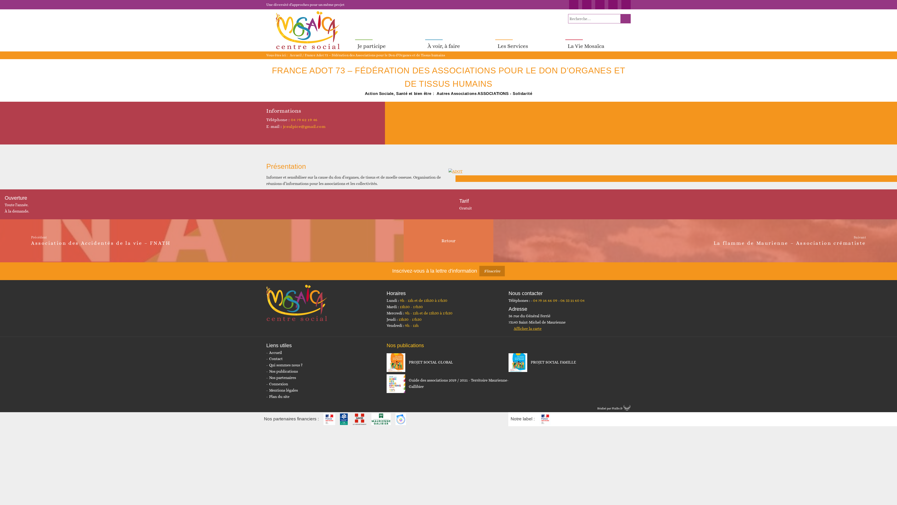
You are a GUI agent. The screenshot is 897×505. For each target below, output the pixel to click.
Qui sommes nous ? (286, 365)
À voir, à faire (443, 46)
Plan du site (279, 396)
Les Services (513, 46)
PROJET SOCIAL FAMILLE (553, 362)
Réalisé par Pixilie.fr (610, 408)
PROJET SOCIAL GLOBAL (431, 362)
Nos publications (283, 371)
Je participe (371, 46)
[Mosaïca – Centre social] (308, 30)
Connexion (278, 384)
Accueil (296, 55)
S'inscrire (492, 271)
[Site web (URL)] (268, 135)
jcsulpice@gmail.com (304, 126)
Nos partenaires (282, 377)
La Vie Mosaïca (586, 46)
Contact (276, 359)
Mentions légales (283, 390)
